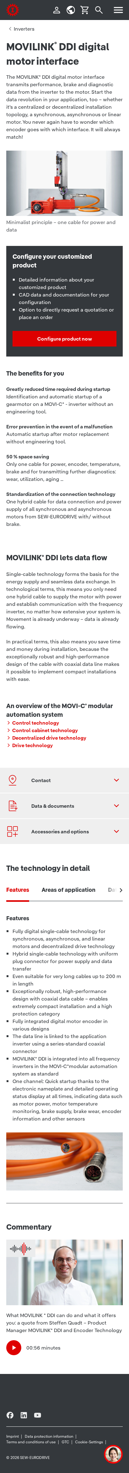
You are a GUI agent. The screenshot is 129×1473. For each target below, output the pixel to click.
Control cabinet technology (45, 730)
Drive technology (32, 745)
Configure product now (64, 338)
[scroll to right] (121, 890)
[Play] (13, 1347)
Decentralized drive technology (49, 737)
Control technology (35, 723)
